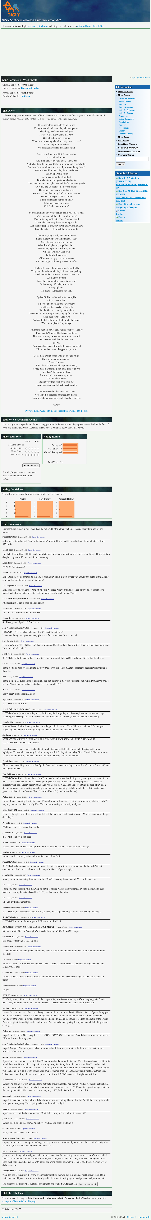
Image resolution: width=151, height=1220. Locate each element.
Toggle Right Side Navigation (140, 77)
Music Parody (124, 95)
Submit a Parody (126, 134)
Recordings (124, 128)
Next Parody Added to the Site (73, 410)
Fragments (123, 116)
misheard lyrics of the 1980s (90, 25)
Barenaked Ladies (30, 88)
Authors (122, 104)
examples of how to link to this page (19, 1201)
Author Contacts (126, 107)
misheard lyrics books (38, 25)
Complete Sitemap (126, 155)
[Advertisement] (75, 52)
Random (122, 125)
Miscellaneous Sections (129, 151)
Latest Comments (126, 119)
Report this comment (38, 537)
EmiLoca (25, 96)
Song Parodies (10, 80)
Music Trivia (123, 137)
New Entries (124, 122)
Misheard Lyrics (125, 91)
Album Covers (125, 101)
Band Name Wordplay (128, 144)
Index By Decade (126, 113)
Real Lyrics (123, 140)
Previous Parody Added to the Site (41, 410)
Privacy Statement (9, 1216)
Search (122, 131)
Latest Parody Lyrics (128, 98)
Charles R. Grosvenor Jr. (138, 1216)
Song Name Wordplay (128, 148)
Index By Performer (127, 110)
